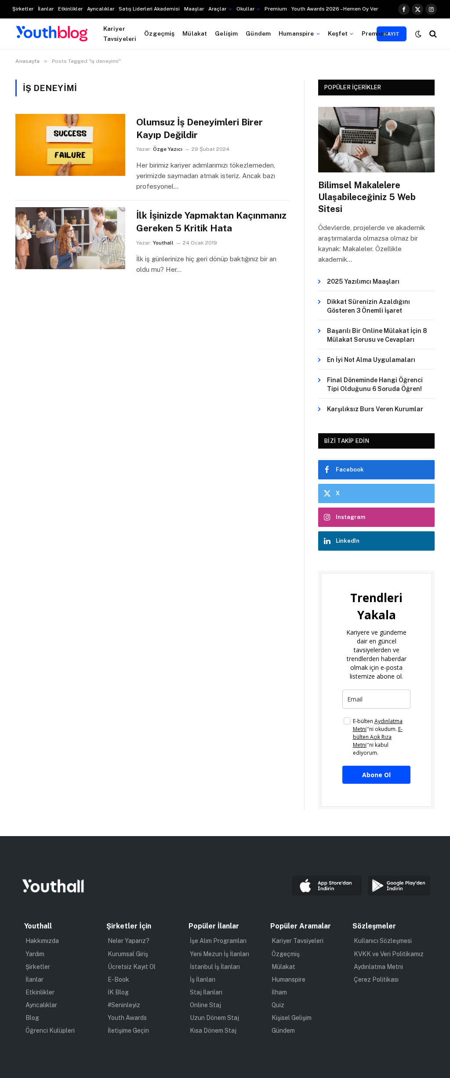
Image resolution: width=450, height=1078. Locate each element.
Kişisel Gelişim (292, 1017)
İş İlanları (202, 979)
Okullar (245, 9)
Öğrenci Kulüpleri (50, 1030)
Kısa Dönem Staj (213, 1030)
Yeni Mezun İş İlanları (219, 953)
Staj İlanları (206, 992)
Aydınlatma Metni (378, 966)
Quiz (278, 1005)
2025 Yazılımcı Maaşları (363, 281)
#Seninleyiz (124, 1005)
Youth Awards (127, 1017)
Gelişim (226, 33)
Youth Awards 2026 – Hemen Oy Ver (334, 9)
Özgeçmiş (159, 33)
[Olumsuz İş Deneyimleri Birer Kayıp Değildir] (70, 144)
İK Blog (118, 992)
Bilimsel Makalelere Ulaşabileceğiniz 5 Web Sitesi (367, 197)
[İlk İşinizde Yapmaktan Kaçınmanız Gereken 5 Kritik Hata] (70, 238)
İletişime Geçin (128, 1030)
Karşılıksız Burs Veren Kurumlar (375, 409)
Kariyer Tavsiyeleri (120, 33)
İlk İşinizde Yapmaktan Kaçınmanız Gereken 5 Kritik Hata (211, 222)
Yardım (34, 953)
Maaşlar (194, 9)
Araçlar (217, 9)
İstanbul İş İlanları (215, 966)
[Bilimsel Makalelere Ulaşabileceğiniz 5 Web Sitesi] (376, 139)
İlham (279, 992)
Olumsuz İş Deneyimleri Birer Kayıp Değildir (199, 128)
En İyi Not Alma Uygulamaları (371, 359)
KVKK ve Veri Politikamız (389, 953)
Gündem (258, 33)
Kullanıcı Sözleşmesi (383, 940)
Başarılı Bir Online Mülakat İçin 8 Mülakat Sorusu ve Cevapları (377, 335)
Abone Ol (376, 775)
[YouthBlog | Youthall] (52, 33)
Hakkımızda (42, 940)
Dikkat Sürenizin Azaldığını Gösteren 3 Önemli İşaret (368, 306)
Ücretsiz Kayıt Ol (132, 966)
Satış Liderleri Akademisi (149, 9)
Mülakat (194, 33)
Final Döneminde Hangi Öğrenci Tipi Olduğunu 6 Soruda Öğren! (375, 384)
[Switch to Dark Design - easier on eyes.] (418, 33)
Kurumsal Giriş (128, 953)
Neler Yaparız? (128, 940)
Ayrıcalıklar (100, 9)
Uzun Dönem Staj (214, 1017)
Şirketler (22, 9)
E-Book (118, 979)
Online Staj (205, 1005)
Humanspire (296, 33)
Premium (276, 9)
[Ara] (432, 34)
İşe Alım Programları (218, 940)
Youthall (163, 243)
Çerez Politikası (376, 979)
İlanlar (46, 9)
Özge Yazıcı (167, 149)
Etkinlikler (70, 9)
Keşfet (338, 33)
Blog (32, 1017)
